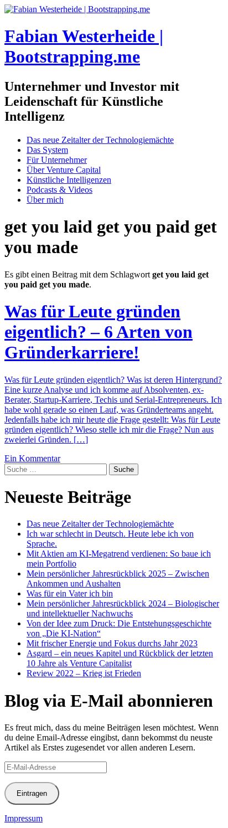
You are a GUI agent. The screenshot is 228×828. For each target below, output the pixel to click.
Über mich (45, 199)
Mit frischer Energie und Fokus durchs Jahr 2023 (112, 643)
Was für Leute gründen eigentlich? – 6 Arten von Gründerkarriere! (98, 331)
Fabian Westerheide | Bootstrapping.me (83, 46)
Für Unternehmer (57, 159)
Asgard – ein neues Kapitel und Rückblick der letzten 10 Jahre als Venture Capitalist (120, 658)
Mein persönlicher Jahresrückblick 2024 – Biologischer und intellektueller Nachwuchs (123, 608)
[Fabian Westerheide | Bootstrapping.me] (77, 9)
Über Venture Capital (64, 169)
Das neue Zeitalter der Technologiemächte (100, 140)
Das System (47, 150)
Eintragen (32, 793)
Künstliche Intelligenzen (69, 179)
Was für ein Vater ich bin (70, 593)
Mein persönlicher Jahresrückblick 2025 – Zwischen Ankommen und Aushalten (118, 578)
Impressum (23, 818)
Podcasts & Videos (59, 189)
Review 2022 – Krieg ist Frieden (84, 673)
